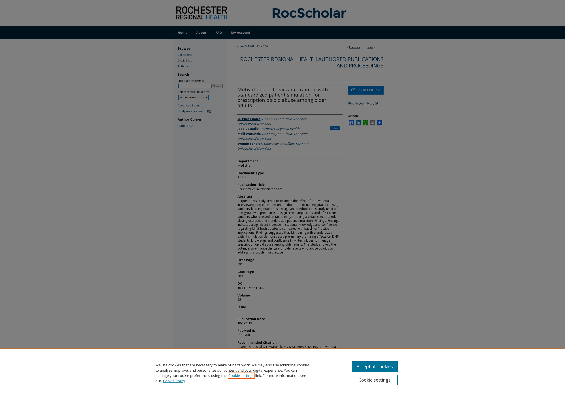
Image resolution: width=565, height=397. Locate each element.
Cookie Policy (174, 380)
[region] (282, 373)
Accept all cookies (375, 366)
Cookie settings (241, 375)
